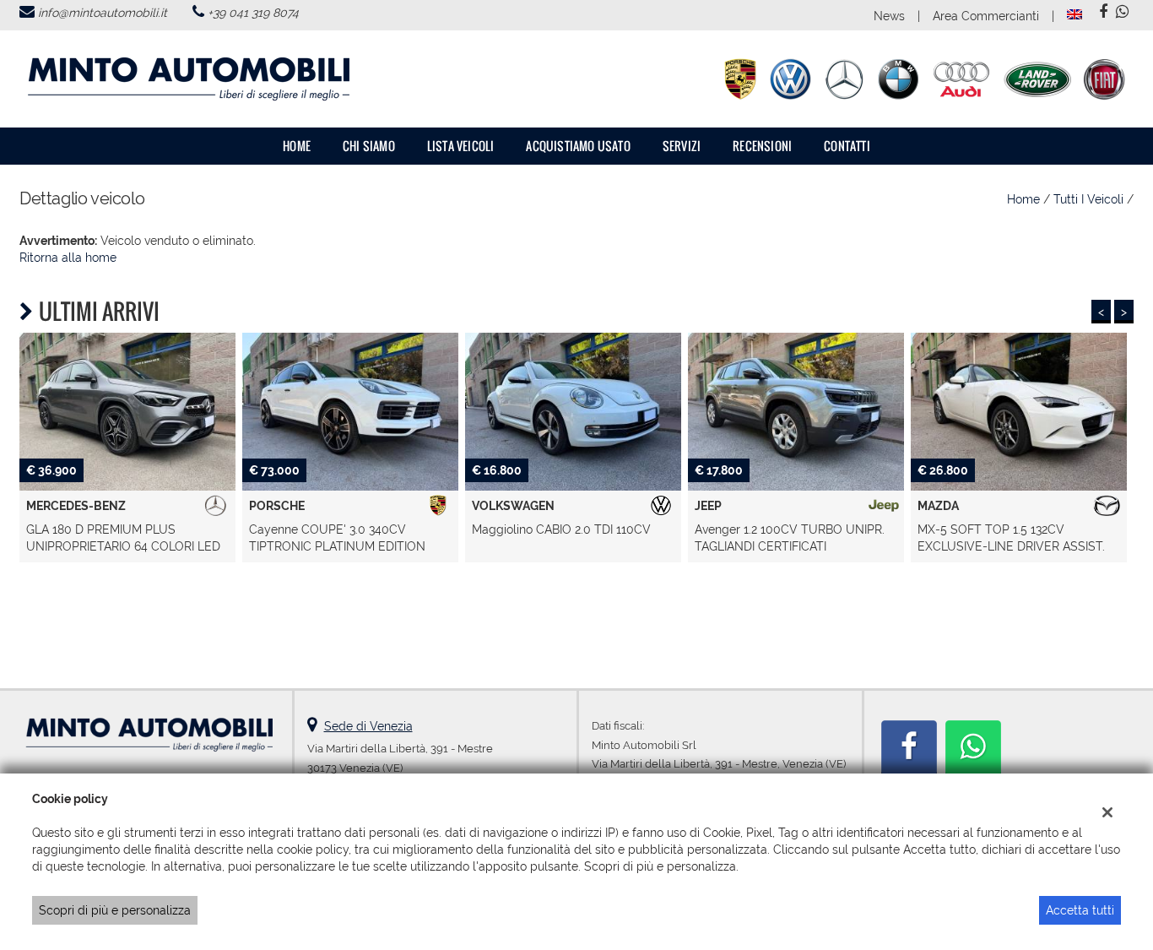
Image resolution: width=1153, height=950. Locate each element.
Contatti (847, 146)
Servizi (682, 146)
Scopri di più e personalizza (115, 910)
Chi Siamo (369, 146)
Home (297, 146)
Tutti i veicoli (1088, 199)
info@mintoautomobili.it (102, 12)
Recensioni (762, 146)
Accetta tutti (1080, 910)
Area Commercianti (986, 16)
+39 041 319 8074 (253, 12)
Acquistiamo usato (578, 146)
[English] (1074, 13)
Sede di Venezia (368, 726)
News (889, 16)
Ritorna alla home (67, 257)
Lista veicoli (461, 146)
